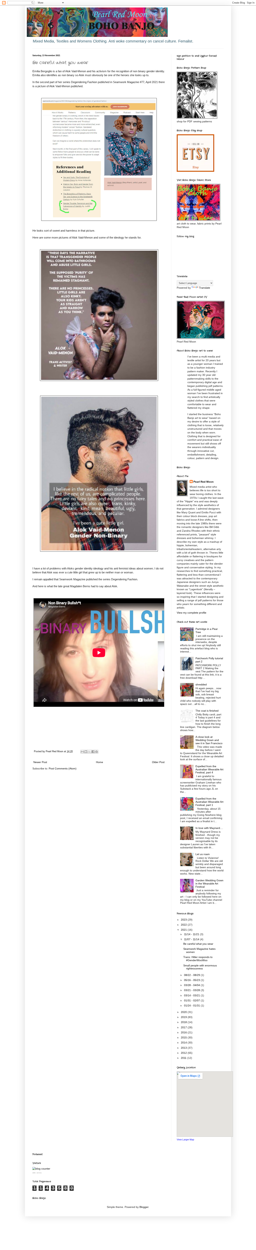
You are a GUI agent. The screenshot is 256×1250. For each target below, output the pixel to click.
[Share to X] (89, 752)
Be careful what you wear (198, 943)
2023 (184, 919)
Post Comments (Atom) (62, 768)
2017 (184, 1027)
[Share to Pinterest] (96, 752)
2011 (184, 1057)
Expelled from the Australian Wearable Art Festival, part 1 (209, 801)
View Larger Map (185, 1139)
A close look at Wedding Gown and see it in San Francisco (208, 740)
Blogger (143, 1206)
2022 (184, 924)
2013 (184, 1047)
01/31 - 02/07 (192, 1000)
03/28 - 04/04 (192, 985)
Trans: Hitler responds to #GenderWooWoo (198, 959)
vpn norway (39, 1172)
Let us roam (202, 854)
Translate (204, 287)
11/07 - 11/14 (192, 939)
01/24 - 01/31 (192, 1005)
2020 (184, 1012)
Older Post (158, 762)
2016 (184, 1032)
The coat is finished (207, 710)
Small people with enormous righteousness (200, 967)
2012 (184, 1052)
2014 (184, 1042)
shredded (201, 684)
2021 (184, 929)
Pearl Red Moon (203, 481)
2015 (184, 1037)
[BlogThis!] (86, 752)
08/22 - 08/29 (192, 975)
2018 (184, 1022)
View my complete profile (191, 612)
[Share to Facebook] (93, 752)
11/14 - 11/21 (192, 934)
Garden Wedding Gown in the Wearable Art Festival (209, 883)
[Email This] (82, 752)
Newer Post (40, 762)
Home (99, 762)
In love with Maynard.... (209, 827)
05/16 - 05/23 (192, 980)
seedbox (34, 1172)
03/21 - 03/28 (192, 990)
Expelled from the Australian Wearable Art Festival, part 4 (209, 769)
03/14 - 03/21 (192, 995)
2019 (184, 1017)
